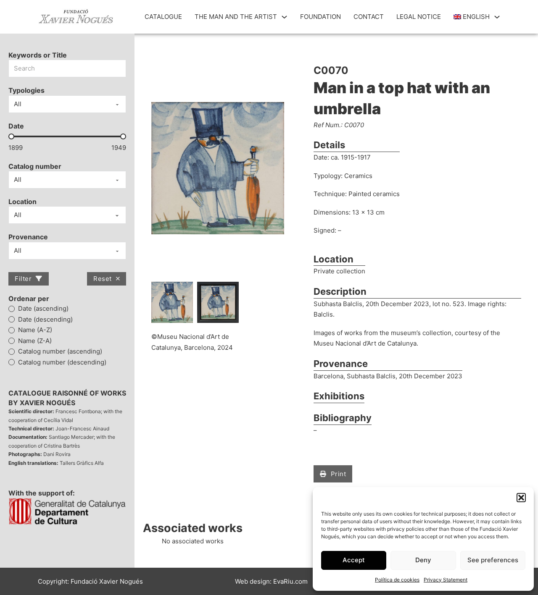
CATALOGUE (163, 17)
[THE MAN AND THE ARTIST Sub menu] (284, 17)
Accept (354, 560)
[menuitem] (472, 16)
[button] (521, 497)
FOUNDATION (320, 17)
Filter (23, 279)
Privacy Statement (445, 580)
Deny (423, 560)
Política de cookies (397, 580)
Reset (102, 279)
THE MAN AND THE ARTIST (236, 17)
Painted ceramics (374, 194)
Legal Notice (418, 17)
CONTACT (368, 17)
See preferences (492, 560)
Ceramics (358, 176)
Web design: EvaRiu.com (271, 581)
